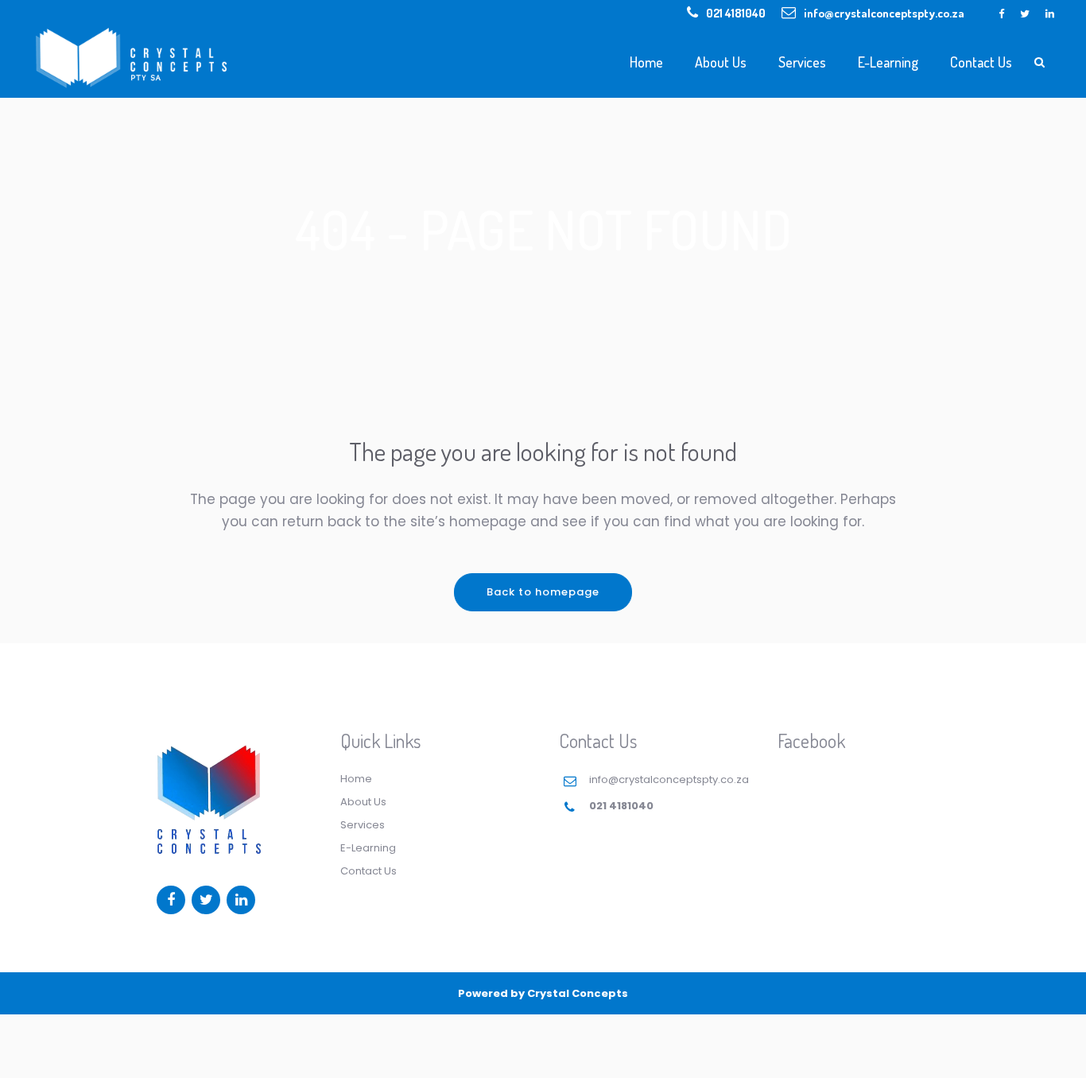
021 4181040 (736, 13)
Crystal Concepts (577, 993)
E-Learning (368, 847)
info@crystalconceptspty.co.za (884, 13)
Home (356, 778)
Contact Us (368, 870)
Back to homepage (543, 591)
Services (362, 824)
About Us (363, 801)
